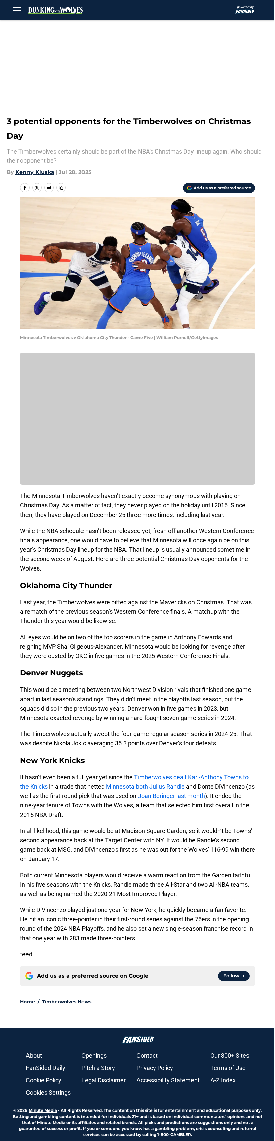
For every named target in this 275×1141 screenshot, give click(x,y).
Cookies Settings (48, 1092)
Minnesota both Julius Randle (145, 786)
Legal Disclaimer (103, 1080)
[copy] (61, 187)
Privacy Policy (154, 1067)
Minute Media (43, 1110)
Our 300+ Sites (229, 1055)
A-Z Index (223, 1080)
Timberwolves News (66, 1002)
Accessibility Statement (168, 1080)
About (34, 1055)
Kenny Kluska (34, 172)
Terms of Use (228, 1067)
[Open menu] (17, 10)
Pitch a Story (98, 1067)
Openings (94, 1055)
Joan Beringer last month (171, 795)
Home (27, 1002)
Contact (147, 1055)
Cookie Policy (43, 1080)
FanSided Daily (45, 1067)
